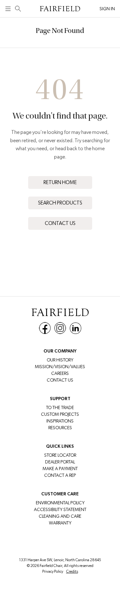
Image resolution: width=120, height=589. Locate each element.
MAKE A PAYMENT (60, 468)
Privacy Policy (52, 571)
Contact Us (60, 223)
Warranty (60, 522)
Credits (72, 571)
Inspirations (60, 420)
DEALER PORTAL (60, 461)
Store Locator (60, 455)
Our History (60, 359)
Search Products (60, 203)
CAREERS (60, 373)
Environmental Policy (60, 502)
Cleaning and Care (60, 516)
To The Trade (60, 407)
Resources (60, 427)
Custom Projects (60, 414)
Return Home (60, 182)
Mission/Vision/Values (60, 366)
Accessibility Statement (60, 509)
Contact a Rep (60, 475)
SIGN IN (107, 8)
